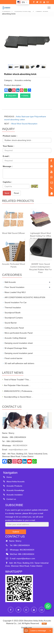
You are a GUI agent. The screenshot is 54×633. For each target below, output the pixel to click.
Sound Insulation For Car (16, 302)
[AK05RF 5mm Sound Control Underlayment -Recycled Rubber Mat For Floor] (40, 250)
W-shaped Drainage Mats (16, 348)
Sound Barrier (11, 323)
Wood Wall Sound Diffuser (13, 233)
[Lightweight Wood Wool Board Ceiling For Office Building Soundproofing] (40, 219)
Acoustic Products (14, 486)
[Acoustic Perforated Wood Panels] (13, 250)
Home (9, 477)
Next (46, 40)
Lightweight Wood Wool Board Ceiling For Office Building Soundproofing (40, 236)
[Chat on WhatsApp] (48, 606)
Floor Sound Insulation (14, 287)
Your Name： (9, 146)
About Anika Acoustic (15, 481)
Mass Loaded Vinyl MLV (15, 292)
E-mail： (7, 156)
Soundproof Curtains (14, 318)
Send (7, 193)
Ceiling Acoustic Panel (14, 328)
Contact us (11, 499)
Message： (8, 166)
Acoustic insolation (14, 495)
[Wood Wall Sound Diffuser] (13, 219)
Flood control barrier (13, 358)
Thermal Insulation (13, 307)
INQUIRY (12, 96)
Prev (8, 40)
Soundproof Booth (12, 312)
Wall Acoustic (10, 282)
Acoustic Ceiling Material (15, 338)
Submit (15, 531)
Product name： (10, 136)
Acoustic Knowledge (15, 490)
